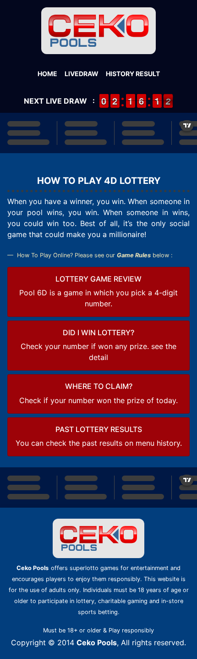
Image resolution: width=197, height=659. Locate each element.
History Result (133, 74)
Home (47, 74)
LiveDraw (81, 74)
